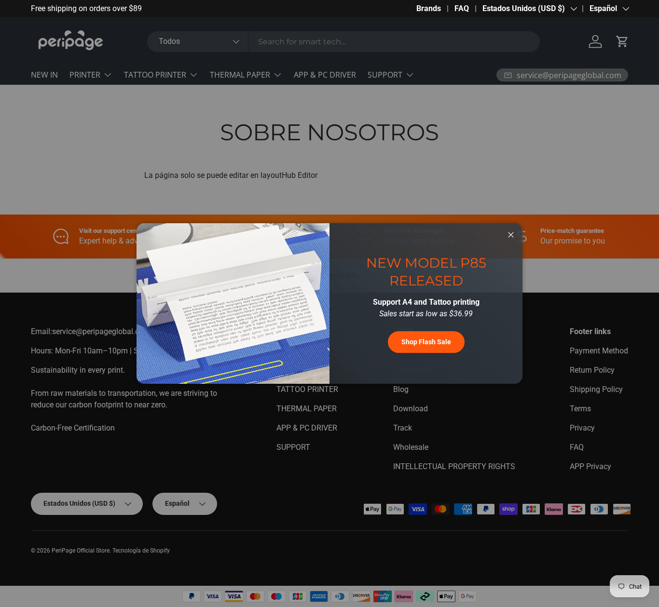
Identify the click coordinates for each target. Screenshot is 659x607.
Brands (428, 8)
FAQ (461, 8)
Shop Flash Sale (426, 342)
